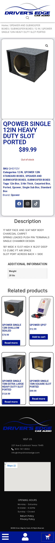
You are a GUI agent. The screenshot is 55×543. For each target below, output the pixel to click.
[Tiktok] (36, 204)
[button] (47, 45)
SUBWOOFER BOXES (22, 28)
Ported (7, 187)
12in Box (14, 183)
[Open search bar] (27, 17)
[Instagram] (27, 204)
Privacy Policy (27, 519)
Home (5, 25)
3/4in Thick (27, 183)
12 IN (37, 28)
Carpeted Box (42, 183)
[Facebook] (19, 204)
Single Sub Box (30, 187)
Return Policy (27, 515)
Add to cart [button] (38, 336)
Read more (11, 342)
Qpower (16, 187)
